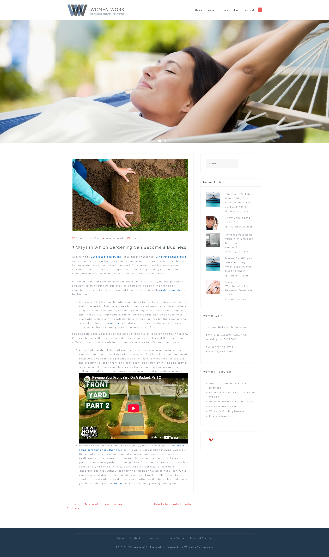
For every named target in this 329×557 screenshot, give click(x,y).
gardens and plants (172, 289)
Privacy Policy (175, 538)
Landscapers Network (106, 256)
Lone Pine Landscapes (171, 256)
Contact (249, 10)
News (225, 10)
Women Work (115, 237)
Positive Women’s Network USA (231, 401)
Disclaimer (154, 538)
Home (198, 10)
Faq (236, 10)
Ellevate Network (221, 416)
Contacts (136, 538)
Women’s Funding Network (227, 411)
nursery (115, 322)
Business (137, 237)
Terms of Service (201, 538)
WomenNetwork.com (223, 406)
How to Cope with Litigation (174, 503)
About (212, 10)
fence (118, 483)
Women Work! (138, 547)
